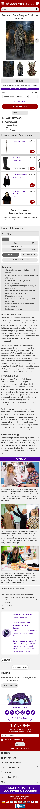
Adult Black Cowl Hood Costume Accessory (19, 193)
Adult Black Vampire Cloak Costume (20, 176)
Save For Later (20, 113)
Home (7, 753)
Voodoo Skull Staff (19, 141)
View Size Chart (20, 101)
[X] (12, 712)
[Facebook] (7, 712)
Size (3, 92)
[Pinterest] (17, 712)
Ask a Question (20, 667)
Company (6, 772)
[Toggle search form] (32, 3)
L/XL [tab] (5, 239)
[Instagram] (22, 712)
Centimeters (29, 255)
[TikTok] (33, 712)
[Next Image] (37, 40)
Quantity (33, 92)
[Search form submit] (36, 9)
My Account (10, 757)
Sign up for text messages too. (16, 740)
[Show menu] (3, 4)
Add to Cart (20, 106)
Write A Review (9, 685)
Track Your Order (12, 762)
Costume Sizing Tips (20, 260)
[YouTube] (28, 712)
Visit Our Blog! (21, 718)
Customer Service (10, 767)
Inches (11, 255)
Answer (6, 660)
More (3, 782)
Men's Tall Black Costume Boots (18, 159)
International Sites (10, 777)
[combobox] (17, 9)
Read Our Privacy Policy (20, 748)
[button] (37, 3)
